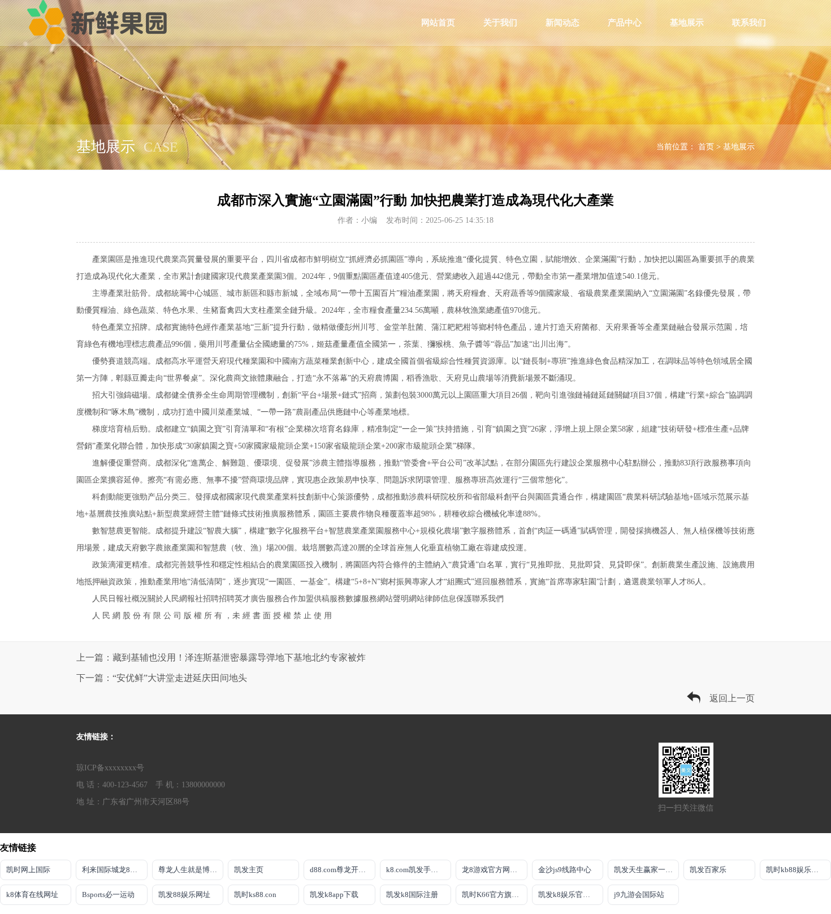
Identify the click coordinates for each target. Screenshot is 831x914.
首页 (706, 147)
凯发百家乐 (708, 869)
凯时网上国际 (28, 869)
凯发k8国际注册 (412, 894)
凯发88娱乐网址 (184, 894)
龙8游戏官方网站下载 (494, 869)
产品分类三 (167, 497)
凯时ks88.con (255, 894)
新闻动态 (562, 22)
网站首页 (438, 22)
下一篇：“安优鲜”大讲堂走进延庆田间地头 (161, 678)
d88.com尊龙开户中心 (342, 869)
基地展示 (687, 22)
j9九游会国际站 (639, 894)
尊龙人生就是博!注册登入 (190, 869)
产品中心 (625, 22)
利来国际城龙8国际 (113, 869)
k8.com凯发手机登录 (418, 869)
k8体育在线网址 (32, 894)
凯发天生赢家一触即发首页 (646, 869)
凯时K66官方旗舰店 (494, 894)
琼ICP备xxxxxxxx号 (110, 768)
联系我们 (749, 22)
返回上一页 (732, 698)
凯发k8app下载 (334, 894)
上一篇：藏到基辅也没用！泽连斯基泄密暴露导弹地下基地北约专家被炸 (221, 657)
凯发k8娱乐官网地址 (570, 894)
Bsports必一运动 (108, 894)
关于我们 (500, 22)
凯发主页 (248, 869)
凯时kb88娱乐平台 (796, 869)
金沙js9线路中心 (564, 869)
